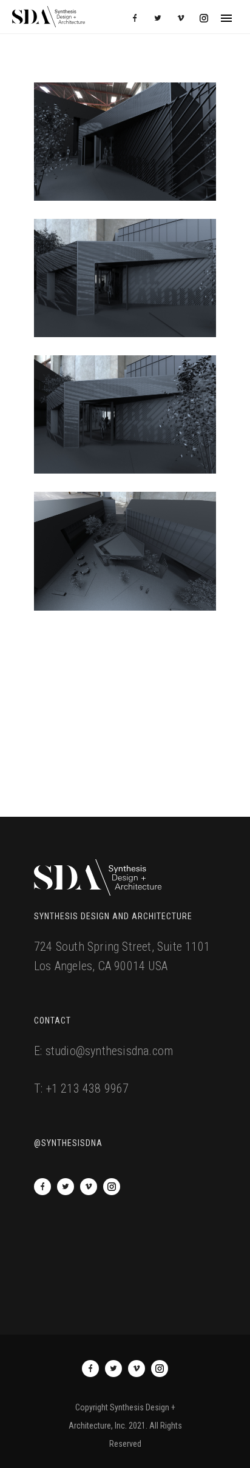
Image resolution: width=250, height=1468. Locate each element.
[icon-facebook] (137, 18)
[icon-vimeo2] (183, 18)
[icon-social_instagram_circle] (203, 18)
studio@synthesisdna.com (110, 1051)
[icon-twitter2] (160, 18)
